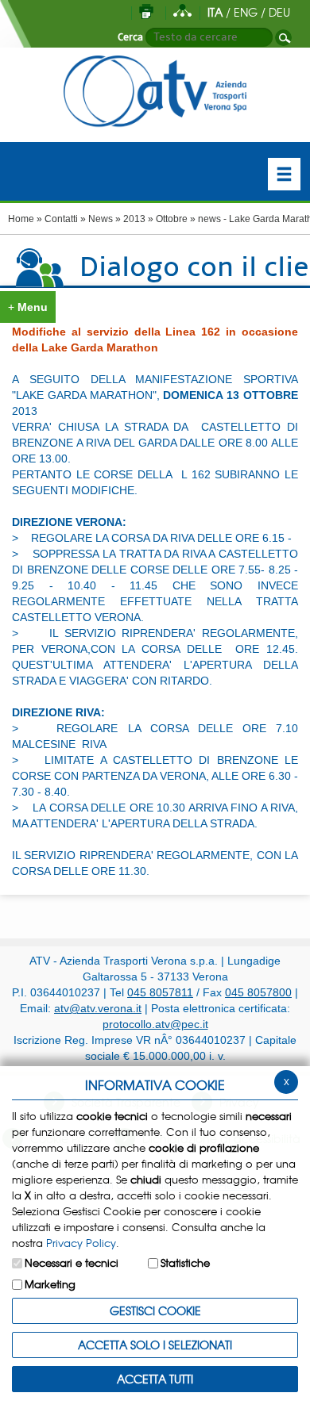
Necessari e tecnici (71, 1262)
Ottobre (172, 218)
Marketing (50, 1283)
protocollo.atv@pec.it (155, 1024)
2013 (134, 218)
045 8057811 (160, 992)
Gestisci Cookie (155, 1310)
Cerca (130, 37)
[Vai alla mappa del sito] (182, 12)
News (100, 218)
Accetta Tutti (155, 1379)
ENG (246, 12)
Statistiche (185, 1262)
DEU (279, 12)
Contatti (61, 218)
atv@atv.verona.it (97, 1008)
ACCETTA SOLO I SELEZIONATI (155, 1345)
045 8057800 (258, 992)
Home (21, 218)
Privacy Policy (81, 1242)
